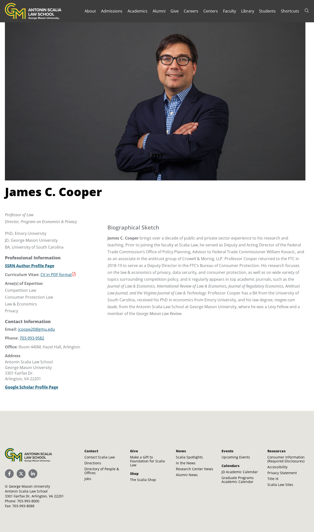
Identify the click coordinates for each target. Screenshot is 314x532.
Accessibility (277, 467)
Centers (210, 11)
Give (174, 11)
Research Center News (194, 469)
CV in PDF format (56, 274)
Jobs (87, 478)
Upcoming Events (236, 457)
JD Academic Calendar (240, 471)
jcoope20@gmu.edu (36, 329)
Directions (92, 463)
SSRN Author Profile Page (29, 265)
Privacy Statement (282, 472)
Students (267, 11)
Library (247, 11)
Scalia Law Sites (280, 484)
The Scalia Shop (143, 479)
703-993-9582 (32, 338)
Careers (191, 11)
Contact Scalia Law (99, 457)
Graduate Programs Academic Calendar (238, 479)
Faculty (229, 11)
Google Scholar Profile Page (31, 387)
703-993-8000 (28, 501)
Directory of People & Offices (101, 471)
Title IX (272, 478)
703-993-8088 (23, 506)
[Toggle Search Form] (306, 10)
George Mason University (29, 486)
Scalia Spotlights (189, 457)
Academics (137, 11)
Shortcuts (290, 11)
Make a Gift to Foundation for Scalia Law (147, 461)
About (90, 11)
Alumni (159, 11)
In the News (186, 463)
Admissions (111, 11)
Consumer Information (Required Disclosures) (286, 459)
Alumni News (187, 474)
